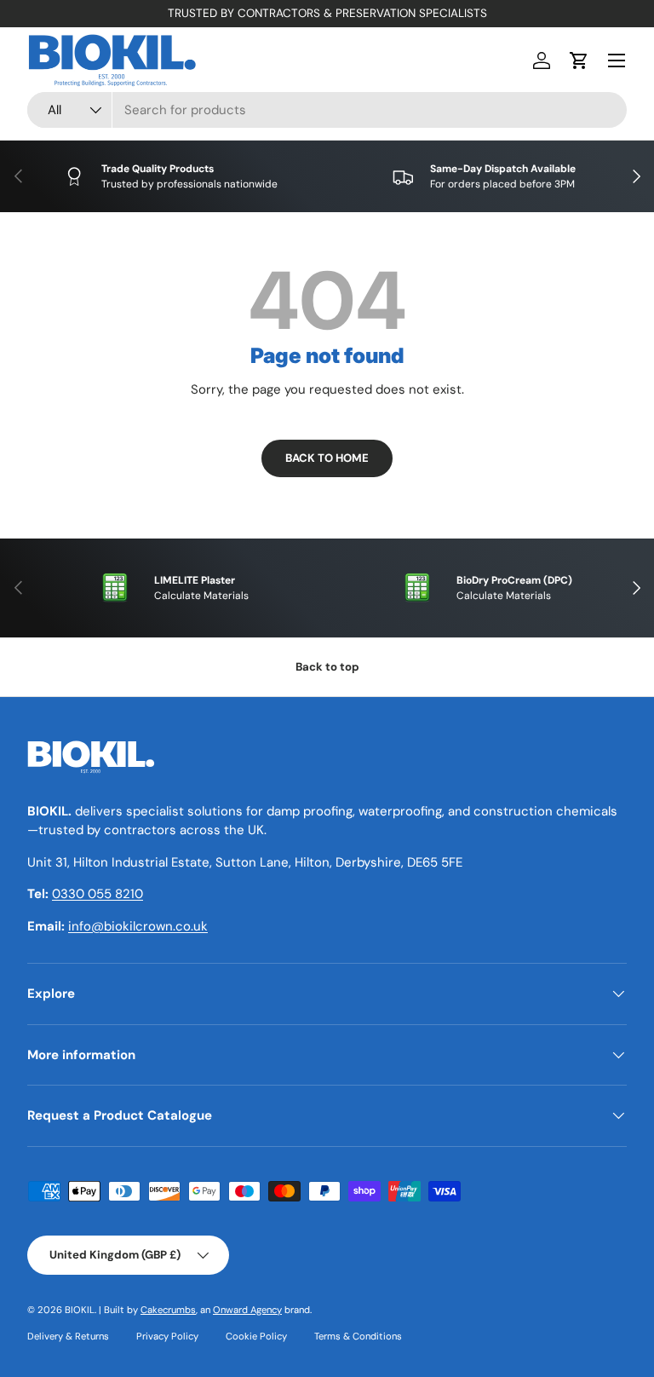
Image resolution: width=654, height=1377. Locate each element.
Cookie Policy (256, 1336)
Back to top (327, 667)
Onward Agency (247, 1310)
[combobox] (327, 110)
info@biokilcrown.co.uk (138, 926)
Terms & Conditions (358, 1336)
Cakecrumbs (168, 1310)
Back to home (327, 458)
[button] (579, 60)
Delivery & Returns (68, 1336)
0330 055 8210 (97, 893)
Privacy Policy (167, 1336)
